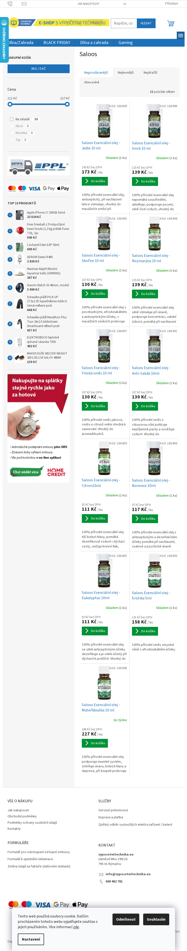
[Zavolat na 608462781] (15, 3)
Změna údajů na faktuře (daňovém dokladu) (39, 866)
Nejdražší (150, 72)
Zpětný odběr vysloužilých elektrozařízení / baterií (135, 824)
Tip (21, 140)
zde (76, 927)
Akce (22, 126)
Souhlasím (156, 919)
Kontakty (14, 828)
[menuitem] (20, 43)
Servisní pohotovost (113, 810)
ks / (38, 68)
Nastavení (31, 939)
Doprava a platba (110, 817)
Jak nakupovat (88, 4)
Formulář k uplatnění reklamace (30, 859)
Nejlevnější (126, 72)
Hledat (146, 23)
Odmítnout (126, 919)
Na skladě (27, 119)
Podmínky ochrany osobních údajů (32, 822)
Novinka (24, 132)
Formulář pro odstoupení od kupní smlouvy (39, 852)
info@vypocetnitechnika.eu (128, 874)
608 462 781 (114, 881)
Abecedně (91, 82)
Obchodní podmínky (22, 816)
